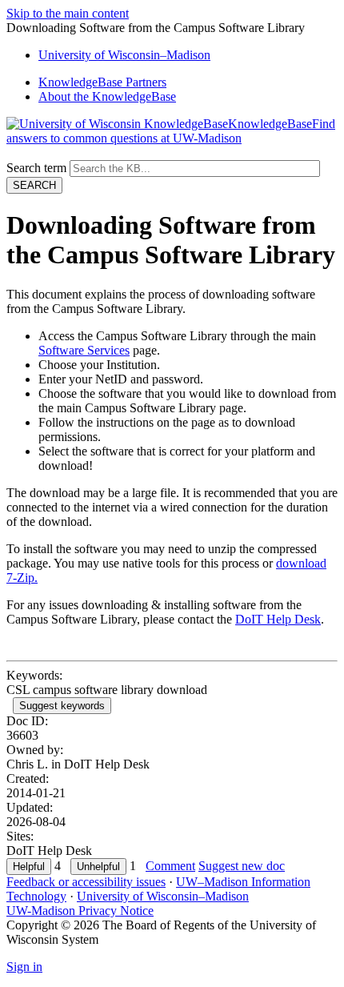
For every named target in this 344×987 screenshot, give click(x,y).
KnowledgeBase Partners (102, 82)
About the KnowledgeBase (107, 96)
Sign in (24, 966)
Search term (36, 168)
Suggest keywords (62, 706)
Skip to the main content (67, 13)
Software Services (84, 350)
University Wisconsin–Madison (124, 55)
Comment (170, 866)
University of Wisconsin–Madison (163, 896)
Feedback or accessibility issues (86, 882)
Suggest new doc (241, 866)
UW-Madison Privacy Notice (80, 910)
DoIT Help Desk (278, 619)
